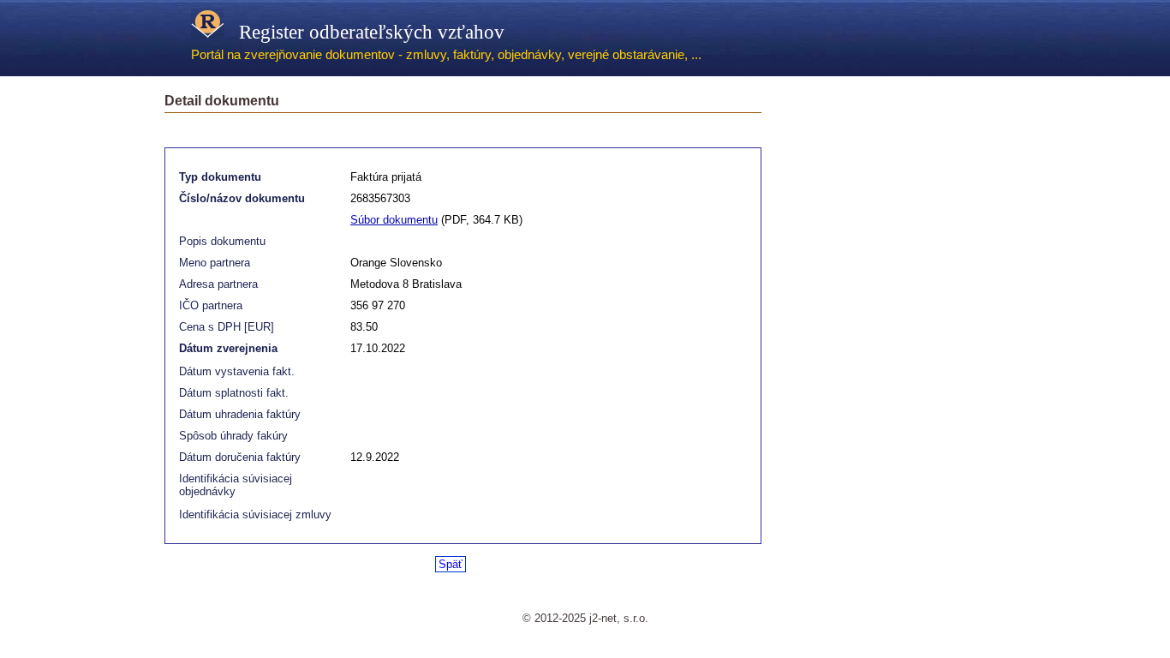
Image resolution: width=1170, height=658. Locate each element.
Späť (451, 564)
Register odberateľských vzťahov (364, 32)
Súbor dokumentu (394, 219)
